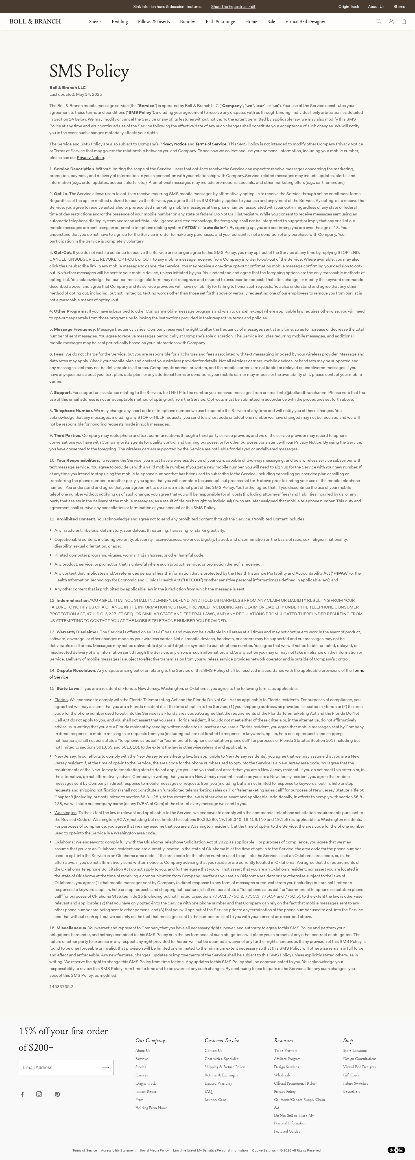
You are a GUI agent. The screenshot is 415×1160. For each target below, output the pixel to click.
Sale (271, 21)
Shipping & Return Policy (225, 1066)
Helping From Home (152, 1107)
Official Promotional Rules (295, 1083)
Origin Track (348, 6)
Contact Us (213, 1050)
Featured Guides (287, 1131)
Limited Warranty (218, 1083)
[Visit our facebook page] (22, 1095)
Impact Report (147, 1091)
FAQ (208, 1091)
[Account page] (391, 21)
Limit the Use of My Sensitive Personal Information (210, 1150)
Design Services (286, 1066)
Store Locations (355, 1050)
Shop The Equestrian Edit (233, 6)
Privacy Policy (285, 1091)
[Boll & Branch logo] (38, 21)
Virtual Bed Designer (305, 21)
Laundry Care (215, 1099)
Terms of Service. (211, 144)
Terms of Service (85, 1150)
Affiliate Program (287, 1058)
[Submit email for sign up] (105, 1067)
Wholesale (282, 1075)
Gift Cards (351, 1075)
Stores (399, 6)
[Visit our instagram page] (39, 1095)
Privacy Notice (173, 144)
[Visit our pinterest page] (57, 1095)
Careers (142, 1075)
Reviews (142, 1058)
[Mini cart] (403, 21)
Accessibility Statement (118, 1150)
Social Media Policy (154, 1150)
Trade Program (285, 1050)
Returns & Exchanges (221, 1075)
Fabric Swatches (355, 1083)
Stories (141, 1066)
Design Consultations (359, 1058)
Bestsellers (351, 1091)
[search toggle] (378, 21)
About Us (376, 6)
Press (139, 1099)
